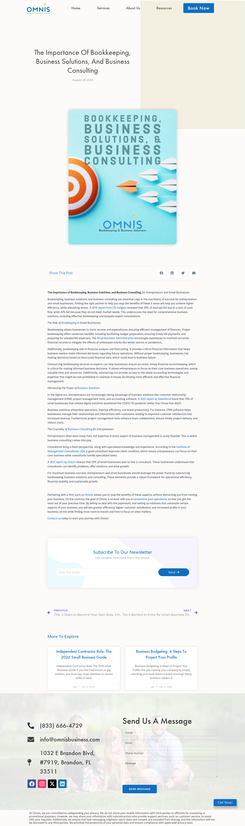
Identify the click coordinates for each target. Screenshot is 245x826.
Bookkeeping (68, 323)
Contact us (54, 518)
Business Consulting (80, 429)
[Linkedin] (62, 783)
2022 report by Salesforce (155, 399)
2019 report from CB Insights (109, 308)
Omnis (89, 495)
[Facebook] (32, 783)
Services (103, 7)
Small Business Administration (115, 338)
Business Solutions (88, 388)
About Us (133, 7)
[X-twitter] (52, 783)
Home (75, 7)
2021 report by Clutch (63, 462)
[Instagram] (42, 783)
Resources (164, 7)
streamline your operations (150, 499)
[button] (161, 273)
